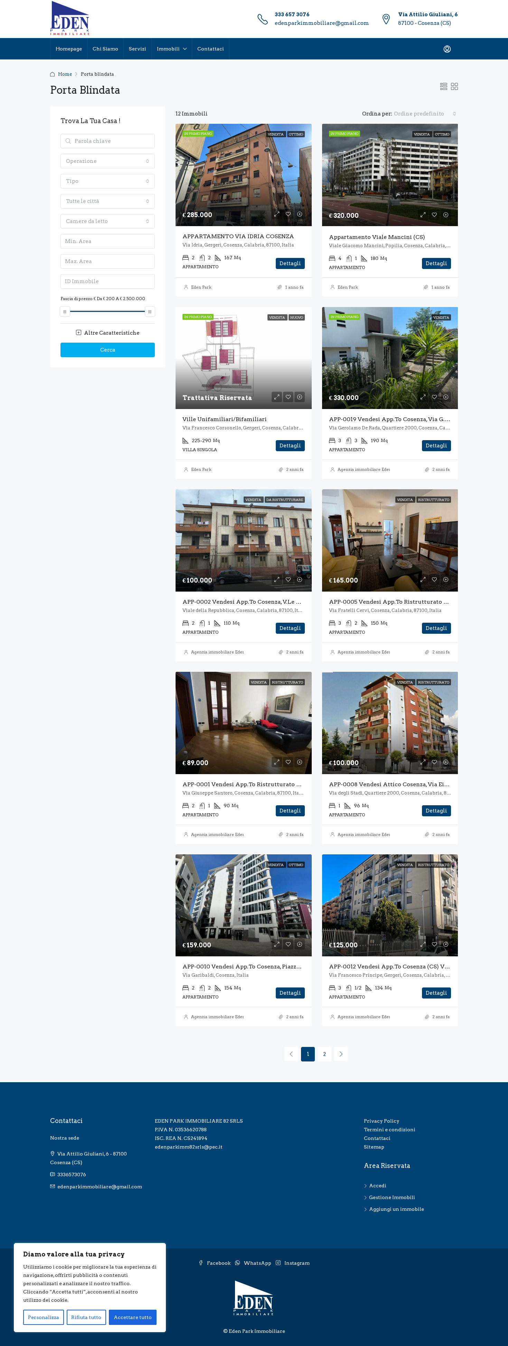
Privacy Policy (381, 1121)
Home (65, 74)
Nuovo (296, 317)
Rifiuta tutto (86, 1317)
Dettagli (290, 263)
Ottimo (296, 134)
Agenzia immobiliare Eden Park (370, 469)
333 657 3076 (292, 14)
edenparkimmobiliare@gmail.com (322, 23)
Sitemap (374, 1147)
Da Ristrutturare (284, 500)
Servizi (137, 49)
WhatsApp (257, 1263)
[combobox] (425, 113)
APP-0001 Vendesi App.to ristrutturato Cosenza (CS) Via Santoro (274, 784)
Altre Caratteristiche (111, 333)
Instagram (296, 1263)
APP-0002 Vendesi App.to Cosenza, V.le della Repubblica (262, 601)
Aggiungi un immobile (396, 1209)
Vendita (276, 134)
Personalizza (43, 1317)
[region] (90, 1287)
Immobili (168, 49)
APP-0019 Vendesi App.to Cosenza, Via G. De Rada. (399, 419)
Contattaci (210, 49)
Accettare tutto (133, 1317)
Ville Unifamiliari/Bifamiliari (224, 419)
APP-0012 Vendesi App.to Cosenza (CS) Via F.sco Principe (409, 966)
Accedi (377, 1185)
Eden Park (201, 287)
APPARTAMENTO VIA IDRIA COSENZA (238, 236)
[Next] (341, 1054)
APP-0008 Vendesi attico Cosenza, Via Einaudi (394, 784)
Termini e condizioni (389, 1129)
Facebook (219, 1263)
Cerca (107, 350)
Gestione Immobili (392, 1197)
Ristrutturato (433, 500)
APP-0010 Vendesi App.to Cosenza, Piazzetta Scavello (257, 966)
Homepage (69, 49)
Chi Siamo (105, 49)
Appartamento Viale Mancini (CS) (377, 237)
